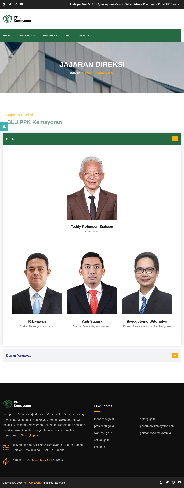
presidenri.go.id (104, 426)
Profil (7, 35)
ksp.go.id (100, 446)
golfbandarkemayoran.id (155, 433)
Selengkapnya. (30, 435)
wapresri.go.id (103, 433)
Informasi (50, 35)
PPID (68, 35)
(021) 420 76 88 (42, 459)
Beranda (75, 72)
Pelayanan (27, 35)
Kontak (84, 35)
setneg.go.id (148, 419)
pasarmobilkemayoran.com (157, 426)
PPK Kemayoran (32, 482)
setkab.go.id (102, 440)
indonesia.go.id (104, 419)
